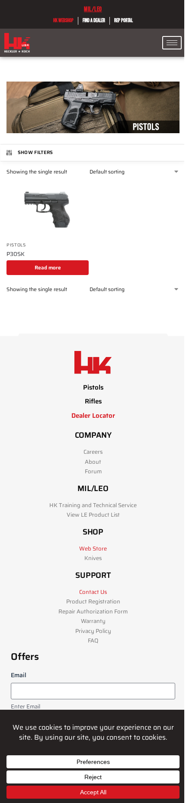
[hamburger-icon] (172, 42)
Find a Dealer (94, 20)
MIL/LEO (93, 9)
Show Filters (35, 152)
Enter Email (25, 707)
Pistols (16, 245)
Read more (48, 267)
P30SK (15, 254)
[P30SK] (47, 209)
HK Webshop (63, 20)
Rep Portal (123, 20)
